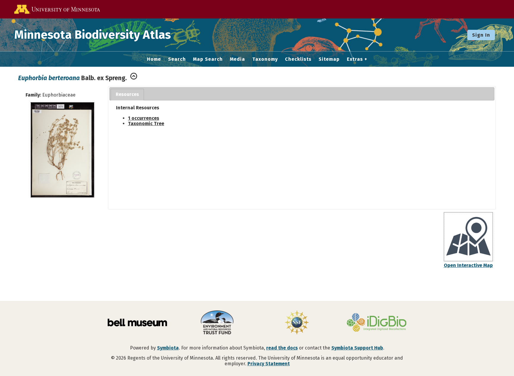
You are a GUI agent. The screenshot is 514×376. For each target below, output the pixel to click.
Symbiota (168, 348)
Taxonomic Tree (146, 123)
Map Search (208, 59)
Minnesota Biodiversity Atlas (92, 35)
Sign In (481, 35)
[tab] (127, 94)
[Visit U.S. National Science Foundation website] (297, 322)
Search (177, 59)
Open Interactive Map (468, 265)
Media (237, 59)
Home (154, 59)
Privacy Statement (268, 363)
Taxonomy (265, 59)
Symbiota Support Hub (357, 348)
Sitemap (329, 59)
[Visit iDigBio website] (376, 323)
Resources (127, 94)
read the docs (282, 348)
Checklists (298, 59)
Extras (355, 59)
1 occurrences (143, 118)
